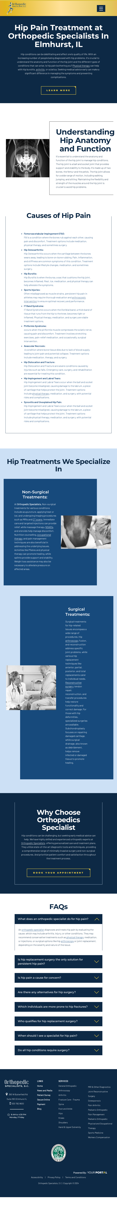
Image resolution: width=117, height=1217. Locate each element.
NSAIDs (49, 527)
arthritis (40, 69)
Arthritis (62, 1095)
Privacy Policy (54, 1177)
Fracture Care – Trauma (69, 1099)
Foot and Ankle (65, 1108)
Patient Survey (43, 1095)
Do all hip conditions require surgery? (43, 1050)
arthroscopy (71, 640)
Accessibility (37, 1177)
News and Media (44, 1090)
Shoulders (63, 1122)
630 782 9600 (18, 1103)
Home (40, 1086)
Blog (39, 1108)
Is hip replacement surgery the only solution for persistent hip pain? (50, 961)
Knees (61, 1118)
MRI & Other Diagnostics (99, 1087)
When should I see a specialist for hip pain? (47, 1035)
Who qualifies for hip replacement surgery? (48, 1021)
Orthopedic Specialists (33, 843)
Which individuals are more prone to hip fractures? (53, 1006)
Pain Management (96, 1114)
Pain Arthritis (94, 1105)
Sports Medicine (95, 1132)
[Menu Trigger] (101, 8)
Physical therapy (81, 65)
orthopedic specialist (33, 929)
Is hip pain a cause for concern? (39, 977)
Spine (61, 1104)
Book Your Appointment (58, 872)
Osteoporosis (94, 1100)
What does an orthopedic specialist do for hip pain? (53, 919)
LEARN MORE (58, 90)
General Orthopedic (67, 1086)
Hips (60, 1113)
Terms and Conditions (75, 1177)
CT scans (37, 519)
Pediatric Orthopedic (97, 1110)
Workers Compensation (99, 1137)
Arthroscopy (64, 1090)
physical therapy (40, 393)
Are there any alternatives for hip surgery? (47, 992)
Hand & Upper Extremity (69, 1127)
